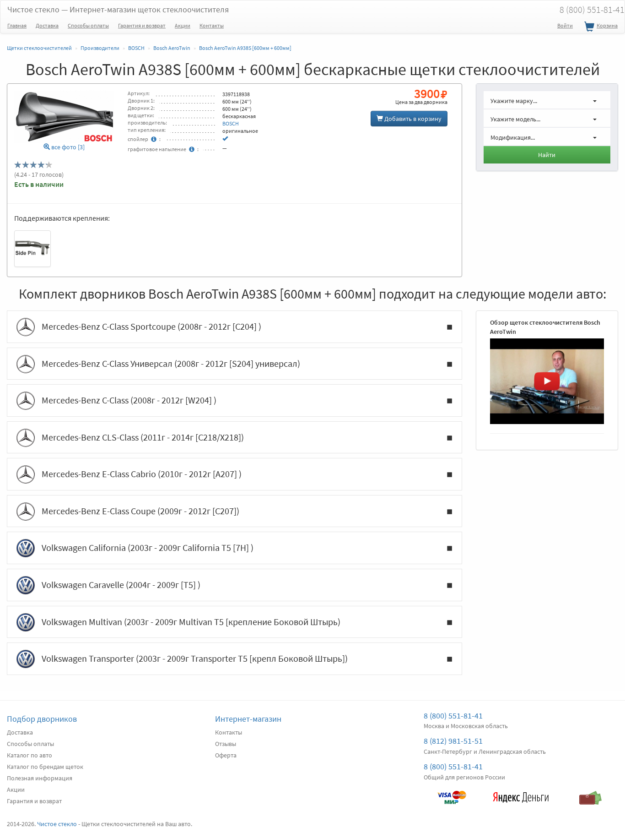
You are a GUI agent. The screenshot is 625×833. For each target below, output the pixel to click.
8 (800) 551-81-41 (453, 715)
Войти (565, 25)
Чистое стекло (118, 9)
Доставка (47, 25)
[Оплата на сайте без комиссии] (451, 793)
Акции (182, 25)
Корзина (607, 25)
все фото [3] (67, 147)
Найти (546, 155)
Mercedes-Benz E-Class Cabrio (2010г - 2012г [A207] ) (142, 473)
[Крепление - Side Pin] (32, 248)
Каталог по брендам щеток (45, 766)
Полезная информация (39, 778)
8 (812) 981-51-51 (453, 740)
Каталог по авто (29, 755)
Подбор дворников (42, 718)
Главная (17, 25)
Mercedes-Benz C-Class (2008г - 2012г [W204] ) (129, 400)
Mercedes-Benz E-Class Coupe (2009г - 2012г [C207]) (140, 511)
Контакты (211, 25)
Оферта (226, 755)
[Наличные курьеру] (590, 793)
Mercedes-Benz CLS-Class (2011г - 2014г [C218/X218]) (143, 437)
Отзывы (225, 744)
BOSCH (230, 123)
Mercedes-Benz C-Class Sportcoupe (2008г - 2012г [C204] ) (151, 326)
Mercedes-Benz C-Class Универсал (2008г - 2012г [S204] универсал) (171, 363)
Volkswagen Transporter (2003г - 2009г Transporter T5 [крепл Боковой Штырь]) (195, 658)
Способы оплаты (88, 25)
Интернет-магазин (248, 718)
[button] (547, 100)
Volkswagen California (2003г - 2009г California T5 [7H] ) (147, 547)
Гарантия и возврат (142, 25)
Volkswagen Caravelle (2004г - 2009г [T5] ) (121, 584)
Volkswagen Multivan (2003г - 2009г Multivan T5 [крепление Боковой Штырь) (191, 621)
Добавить (412, 118)
